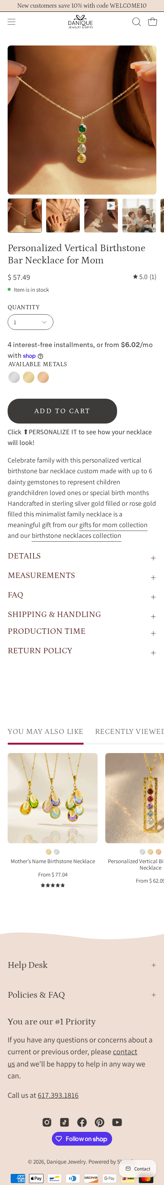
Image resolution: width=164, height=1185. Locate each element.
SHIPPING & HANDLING (54, 614)
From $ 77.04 (53, 875)
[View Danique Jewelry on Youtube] (117, 1122)
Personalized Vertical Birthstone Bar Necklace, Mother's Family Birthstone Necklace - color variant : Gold (150, 852)
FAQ (15, 595)
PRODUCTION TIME (46, 631)
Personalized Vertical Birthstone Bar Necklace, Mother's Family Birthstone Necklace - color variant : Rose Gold (158, 852)
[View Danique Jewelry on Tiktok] (64, 1122)
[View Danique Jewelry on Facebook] (82, 1122)
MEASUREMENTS (41, 575)
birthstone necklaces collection (76, 535)
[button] (135, 21)
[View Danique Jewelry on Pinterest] (99, 1122)
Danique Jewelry (66, 1161)
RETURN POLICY (40, 651)
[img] (144, 276)
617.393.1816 (58, 1095)
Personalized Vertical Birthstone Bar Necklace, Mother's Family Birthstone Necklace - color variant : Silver (142, 852)
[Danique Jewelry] (82, 22)
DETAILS (24, 556)
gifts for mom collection (113, 524)
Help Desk (28, 965)
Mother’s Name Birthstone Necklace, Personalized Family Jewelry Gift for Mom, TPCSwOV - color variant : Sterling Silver (56, 852)
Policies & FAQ (36, 995)
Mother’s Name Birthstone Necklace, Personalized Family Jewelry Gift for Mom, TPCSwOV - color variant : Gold (48, 852)
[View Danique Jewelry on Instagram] (47, 1122)
